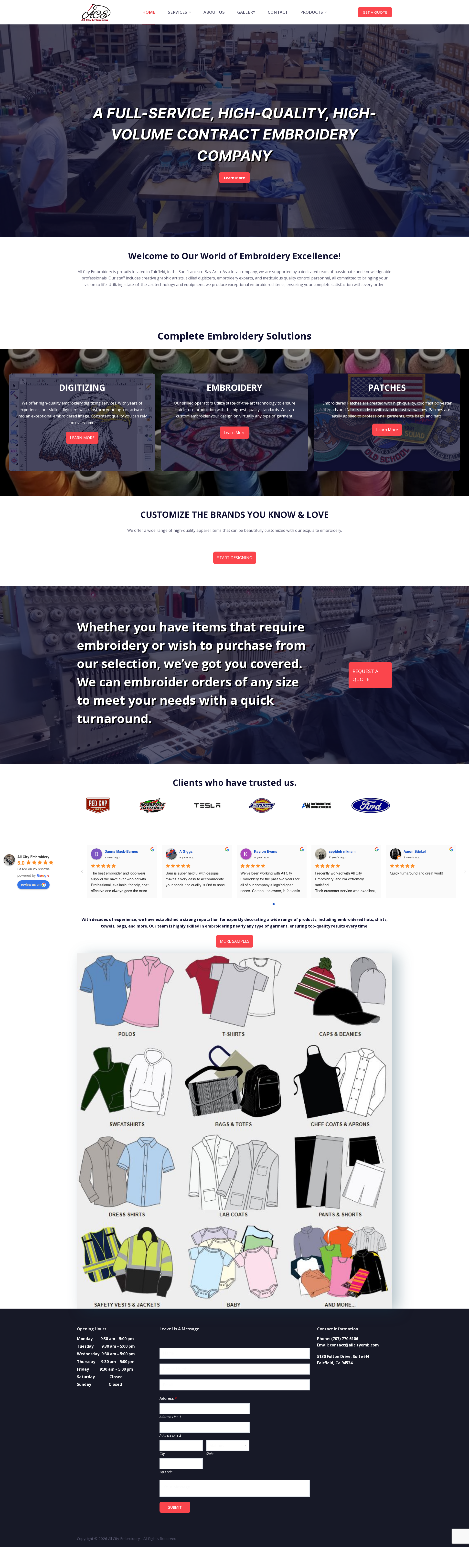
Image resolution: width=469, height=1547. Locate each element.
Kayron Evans (120, 851)
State (209, 1453)
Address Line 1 (170, 1416)
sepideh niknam (196, 851)
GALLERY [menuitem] (246, 12)
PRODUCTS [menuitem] (311, 12)
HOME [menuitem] (148, 12)
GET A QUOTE (375, 12)
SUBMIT (175, 1507)
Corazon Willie (345, 851)
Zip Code (166, 1472)
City (162, 1453)
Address (168, 1398)
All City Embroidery (33, 856)
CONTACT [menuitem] (278, 12)
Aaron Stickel (269, 851)
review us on (31, 884)
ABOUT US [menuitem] (214, 12)
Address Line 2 (170, 1435)
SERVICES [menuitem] (177, 12)
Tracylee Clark (419, 851)
